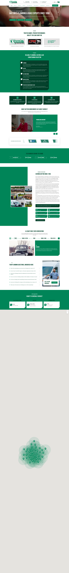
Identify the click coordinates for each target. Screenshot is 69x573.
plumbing (54, 178)
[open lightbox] (58, 12)
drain (50, 185)
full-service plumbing (46, 185)
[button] (19, 5)
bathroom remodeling (43, 186)
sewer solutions (54, 185)
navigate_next (58, 238)
